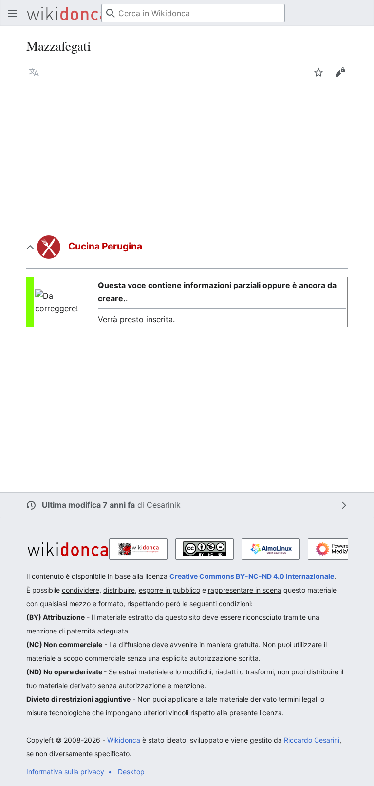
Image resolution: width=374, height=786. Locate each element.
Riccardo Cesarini (311, 740)
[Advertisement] (187, 157)
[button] (12, 13)
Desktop (131, 771)
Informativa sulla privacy (65, 771)
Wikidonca (123, 740)
